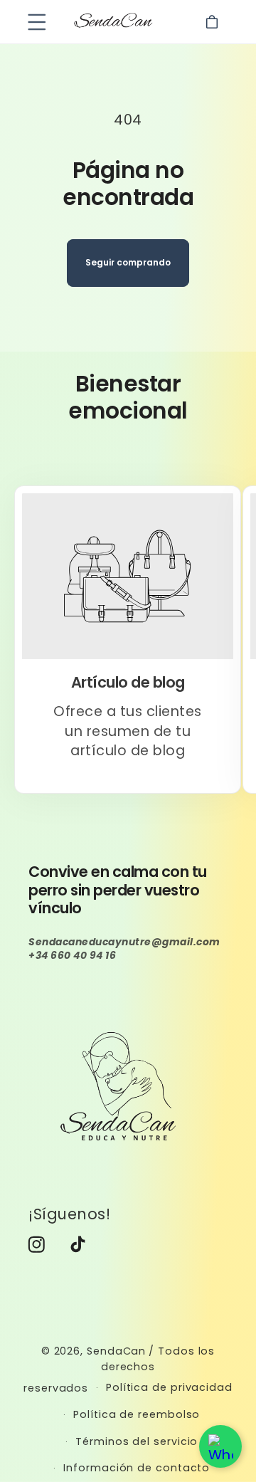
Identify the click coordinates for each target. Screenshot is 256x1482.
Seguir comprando (128, 262)
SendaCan (116, 1351)
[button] (36, 21)
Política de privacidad (169, 1387)
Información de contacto (136, 1468)
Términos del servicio (136, 1441)
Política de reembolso (136, 1414)
